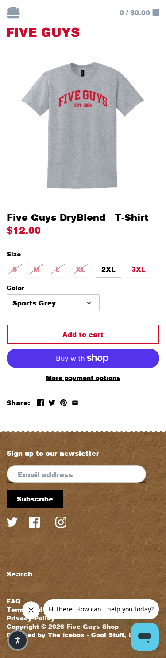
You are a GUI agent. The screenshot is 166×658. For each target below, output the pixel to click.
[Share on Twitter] (52, 401)
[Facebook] (36, 524)
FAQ (14, 601)
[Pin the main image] (63, 401)
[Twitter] (12, 524)
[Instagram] (61, 524)
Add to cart (83, 334)
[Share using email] (75, 401)
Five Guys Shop (92, 627)
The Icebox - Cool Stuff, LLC (94, 635)
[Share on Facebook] (40, 401)
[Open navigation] (13, 12)
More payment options (83, 377)
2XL (108, 269)
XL (80, 269)
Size (14, 254)
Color (15, 287)
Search (19, 573)
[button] (17, 640)
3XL (138, 269)
